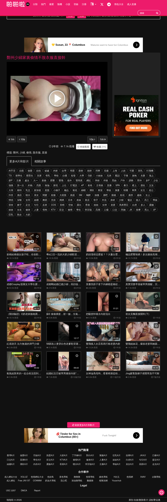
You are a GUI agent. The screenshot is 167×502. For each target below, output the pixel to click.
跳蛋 (72, 195)
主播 (18, 180)
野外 (139, 180)
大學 (81, 175)
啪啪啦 (10, 499)
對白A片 (90, 455)
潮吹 (92, 190)
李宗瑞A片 (90, 464)
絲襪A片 (11, 464)
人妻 (36, 209)
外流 (104, 199)
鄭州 (15, 152)
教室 (100, 190)
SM (80, 195)
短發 (73, 175)
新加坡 (37, 190)
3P (154, 209)
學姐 (108, 190)
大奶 (28, 214)
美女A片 (130, 464)
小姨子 (56, 190)
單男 (134, 190)
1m (12, 139)
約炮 (30, 185)
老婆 (113, 204)
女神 (104, 204)
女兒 (142, 190)
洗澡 (53, 199)
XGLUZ (24, 476)
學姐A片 (117, 464)
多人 (143, 204)
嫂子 (19, 204)
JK (130, 209)
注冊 (84, 4)
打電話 (73, 185)
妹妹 (11, 209)
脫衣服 (37, 152)
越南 (139, 195)
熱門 (43, 4)
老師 (89, 170)
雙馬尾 (79, 180)
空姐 (70, 204)
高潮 (98, 209)
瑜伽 (47, 185)
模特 (19, 190)
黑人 (146, 209)
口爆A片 (156, 455)
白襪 (64, 175)
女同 (28, 199)
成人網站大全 (10, 476)
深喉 (19, 199)
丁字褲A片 (77, 455)
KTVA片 (64, 459)
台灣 (64, 170)
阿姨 (123, 209)
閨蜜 (45, 195)
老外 (69, 180)
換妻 (117, 190)
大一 (35, 180)
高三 (146, 199)
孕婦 (97, 180)
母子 (95, 199)
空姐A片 (37, 455)
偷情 (28, 152)
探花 (55, 185)
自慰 (21, 170)
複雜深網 (103, 480)
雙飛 (61, 180)
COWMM (37, 480)
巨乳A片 (117, 455)
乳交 (28, 190)
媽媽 (62, 199)
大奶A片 (64, 455)
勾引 (36, 204)
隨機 (59, 4)
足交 (28, 204)
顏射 (81, 170)
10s (22, 139)
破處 (47, 170)
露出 (79, 204)
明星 (72, 170)
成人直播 (131, 4)
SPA (117, 185)
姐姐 (96, 204)
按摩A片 (130, 455)
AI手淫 (12, 170)
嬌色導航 (103, 476)
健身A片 (90, 459)
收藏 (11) (101, 146)
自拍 (38, 170)
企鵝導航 (156, 476)
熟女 (19, 214)
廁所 (131, 195)
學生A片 (37, 459)
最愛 (51, 4)
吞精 (62, 204)
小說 (68, 4)
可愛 (131, 170)
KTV (53, 209)
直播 (109, 185)
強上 (151, 175)
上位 (64, 185)
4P (82, 185)
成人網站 (11, 480)
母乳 (48, 175)
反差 (45, 204)
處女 (27, 180)
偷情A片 (77, 459)
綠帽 (83, 190)
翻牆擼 (90, 480)
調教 (131, 180)
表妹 (78, 199)
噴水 (28, 195)
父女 (151, 185)
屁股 (47, 190)
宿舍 (11, 204)
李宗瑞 (88, 209)
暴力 (126, 185)
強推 (11, 185)
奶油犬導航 (50, 480)
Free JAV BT (24, 480)
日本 (70, 199)
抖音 (11, 195)
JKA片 (143, 455)
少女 (155, 180)
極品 (66, 190)
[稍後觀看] (161, 492)
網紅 (88, 180)
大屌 (11, 190)
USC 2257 (11, 490)
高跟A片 (143, 464)
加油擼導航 (77, 480)
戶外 (122, 180)
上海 (115, 170)
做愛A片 (24, 455)
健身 (28, 209)
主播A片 (103, 464)
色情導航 (90, 476)
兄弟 (109, 175)
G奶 (90, 175)
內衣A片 (37, 464)
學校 (56, 175)
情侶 (11, 199)
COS (53, 204)
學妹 (155, 199)
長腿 (106, 170)
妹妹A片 (117, 459)
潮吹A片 (24, 464)
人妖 (123, 170)
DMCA (24, 490)
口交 (115, 209)
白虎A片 (130, 459)
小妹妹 (99, 175)
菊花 (75, 190)
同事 (98, 170)
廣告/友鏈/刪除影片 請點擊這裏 (144, 499)
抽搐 (97, 195)
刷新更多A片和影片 (84, 424)
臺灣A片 (11, 455)
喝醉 (88, 195)
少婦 (22, 152)
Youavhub (116, 480)
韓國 (125, 190)
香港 (87, 204)
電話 (129, 199)
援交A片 (156, 459)
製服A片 (103, 455)
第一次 (20, 185)
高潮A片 (24, 459)
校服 (53, 195)
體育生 (29, 175)
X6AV (143, 476)
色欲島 (50, 476)
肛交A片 (50, 459)
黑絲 (114, 180)
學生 (78, 209)
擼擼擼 (77, 476)
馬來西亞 (123, 204)
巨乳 (11, 214)
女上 (147, 195)
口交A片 (11, 459)
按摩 (138, 209)
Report (37, 490)
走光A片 (156, 464)
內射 (55, 170)
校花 (122, 195)
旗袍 (134, 175)
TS (10, 175)
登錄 (76, 4)
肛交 (61, 209)
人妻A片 (103, 459)
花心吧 (64, 480)
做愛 (30, 170)
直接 (44, 152)
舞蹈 (45, 199)
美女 (36, 195)
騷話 (117, 175)
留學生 (18, 175)
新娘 (44, 180)
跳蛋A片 (50, 455)
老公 (151, 190)
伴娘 (105, 180)
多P (148, 180)
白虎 (134, 204)
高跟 (38, 185)
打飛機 (149, 170)
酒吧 (105, 195)
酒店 (19, 195)
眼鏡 (114, 195)
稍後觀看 (84, 146)
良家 (39, 175)
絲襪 (36, 199)
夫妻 (143, 175)
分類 (35, 4)
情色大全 (118, 4)
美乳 (140, 170)
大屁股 (63, 195)
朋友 (143, 185)
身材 (112, 199)
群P (10, 180)
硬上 (134, 185)
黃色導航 (63, 476)
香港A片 (64, 464)
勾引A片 (143, 459)
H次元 (116, 476)
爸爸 (90, 185)
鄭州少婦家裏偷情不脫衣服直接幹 (36, 57)
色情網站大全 (37, 476)
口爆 (106, 209)
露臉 (151, 204)
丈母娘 (99, 185)
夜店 (87, 199)
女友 (19, 209)
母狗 (45, 209)
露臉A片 (50, 464)
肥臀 (52, 180)
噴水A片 (77, 464)
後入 (138, 199)
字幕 (126, 175)
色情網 (130, 476)
